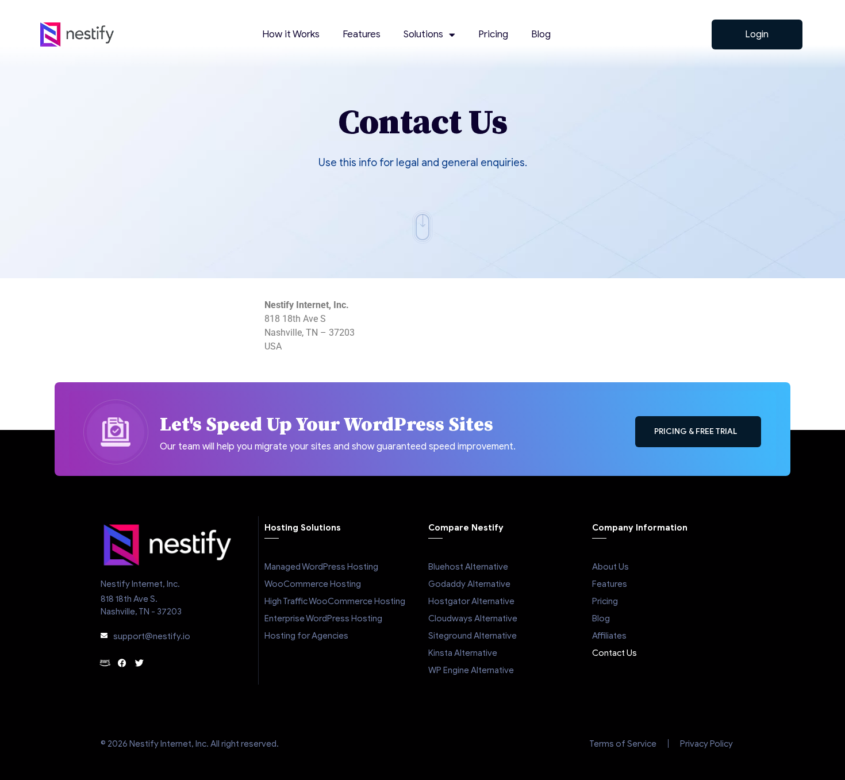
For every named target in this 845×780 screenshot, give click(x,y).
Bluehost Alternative (468, 567)
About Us (610, 567)
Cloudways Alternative (472, 618)
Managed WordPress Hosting (321, 567)
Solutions (423, 34)
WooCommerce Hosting (312, 584)
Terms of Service (622, 744)
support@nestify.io (151, 636)
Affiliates (609, 636)
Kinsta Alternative (462, 653)
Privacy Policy (706, 744)
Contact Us (614, 653)
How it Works (291, 34)
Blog (541, 34)
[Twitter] (139, 663)
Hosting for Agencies (306, 636)
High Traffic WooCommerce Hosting (334, 601)
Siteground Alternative (472, 636)
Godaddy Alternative (469, 584)
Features (362, 34)
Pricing (493, 34)
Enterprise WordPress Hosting (323, 618)
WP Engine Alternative (471, 670)
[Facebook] (122, 663)
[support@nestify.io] (104, 635)
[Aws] (105, 663)
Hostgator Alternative (471, 601)
